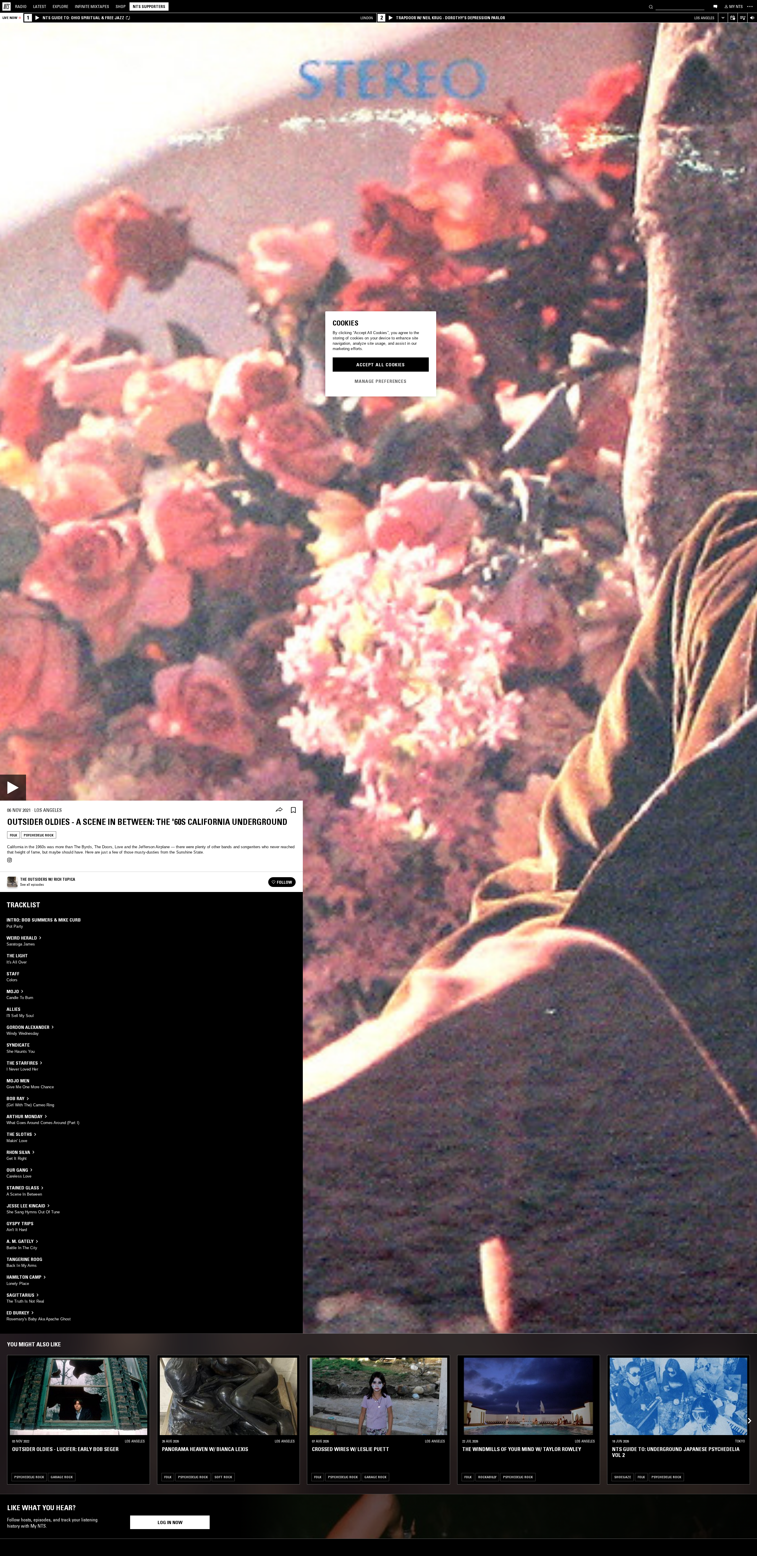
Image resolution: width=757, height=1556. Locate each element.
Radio (21, 6)
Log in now (170, 1522)
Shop (121, 6)
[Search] (651, 6)
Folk (13, 835)
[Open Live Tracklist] (742, 18)
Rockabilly (487, 1477)
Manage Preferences (381, 381)
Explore (60, 6)
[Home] (6, 6)
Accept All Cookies (380, 364)
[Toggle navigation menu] (750, 6)
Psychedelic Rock (39, 835)
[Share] (279, 810)
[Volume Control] (752, 18)
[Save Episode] (293, 810)
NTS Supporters (149, 6)
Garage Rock (62, 1477)
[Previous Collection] (746, 1414)
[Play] (13, 788)
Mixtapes (92, 6)
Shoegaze (622, 1477)
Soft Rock (223, 1477)
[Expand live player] (723, 18)
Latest (39, 6)
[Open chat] (715, 6)
